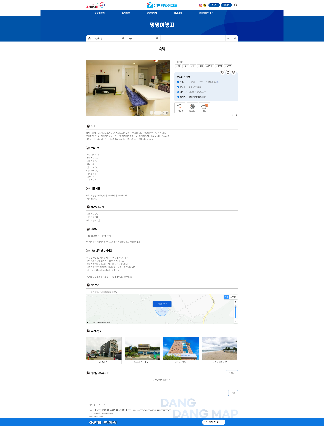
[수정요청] (233, 72)
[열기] (235, 13)
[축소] (236, 321)
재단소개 (92, 405)
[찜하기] (228, 72)
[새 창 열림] (95, 5)
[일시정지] (152, 113)
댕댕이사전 (152, 13)
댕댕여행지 (100, 13)
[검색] (235, 5)
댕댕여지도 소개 (206, 13)
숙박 (131, 38)
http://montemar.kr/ (197, 96)
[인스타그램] (200, 5)
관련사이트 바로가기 (211, 422)
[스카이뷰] (233, 297)
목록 (233, 393)
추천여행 (126, 13)
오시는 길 (102, 405)
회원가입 (226, 5)
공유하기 (235, 38)
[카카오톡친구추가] (205, 5)
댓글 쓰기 (232, 373)
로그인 (214, 5)
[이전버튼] (156, 113)
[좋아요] (222, 72)
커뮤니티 (178, 13)
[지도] (226, 297)
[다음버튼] (160, 113)
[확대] (236, 302)
